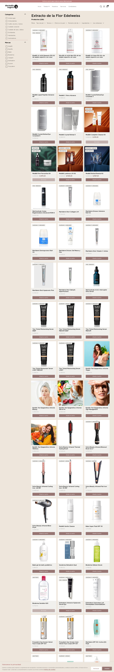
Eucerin (10, 63)
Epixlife (10, 49)
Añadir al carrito (43, 63)
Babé (9, 52)
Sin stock (96, 142)
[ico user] (104, 6)
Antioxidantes (12, 21)
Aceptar (107, 668)
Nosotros (55, 6)
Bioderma (11, 55)
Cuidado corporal (13, 27)
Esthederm (11, 60)
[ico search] (101, 6)
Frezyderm (11, 66)
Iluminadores (12, 38)
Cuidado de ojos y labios (16, 29)
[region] (57, 667)
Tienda (46, 6)
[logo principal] (11, 6)
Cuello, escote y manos (15, 24)
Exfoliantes (11, 32)
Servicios (63, 6)
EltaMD (10, 46)
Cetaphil (10, 58)
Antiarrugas (11, 18)
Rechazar (96, 668)
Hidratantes (11, 35)
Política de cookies (49, 669)
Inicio (39, 6)
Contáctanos (72, 6)
